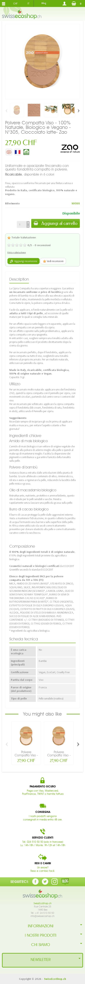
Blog (44, 3)
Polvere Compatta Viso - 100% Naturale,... (26, 755)
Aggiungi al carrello (59, 223)
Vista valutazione (16, 252)
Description (19, 279)
